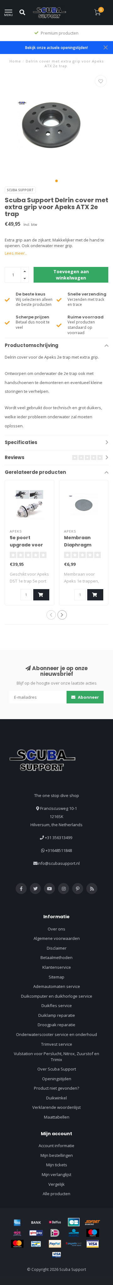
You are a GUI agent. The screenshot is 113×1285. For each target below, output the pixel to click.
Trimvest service (56, 1044)
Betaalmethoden (56, 957)
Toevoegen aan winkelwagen (71, 274)
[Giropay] (36, 1233)
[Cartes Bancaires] (74, 1222)
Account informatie (56, 1145)
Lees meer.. (16, 253)
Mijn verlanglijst (56, 1174)
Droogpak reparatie (56, 1024)
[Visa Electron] (56, 1254)
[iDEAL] (55, 1233)
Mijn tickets (56, 1165)
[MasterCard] (17, 1244)
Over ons (56, 929)
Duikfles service (56, 1005)
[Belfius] (55, 1222)
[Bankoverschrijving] (36, 1222)
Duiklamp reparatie (56, 1015)
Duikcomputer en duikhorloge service (56, 996)
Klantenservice (56, 967)
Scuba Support (20, 190)
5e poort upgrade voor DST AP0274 (26, 544)
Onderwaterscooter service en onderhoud (56, 1034)
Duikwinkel (56, 1098)
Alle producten (56, 1193)
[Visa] (92, 1244)
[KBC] (74, 1233)
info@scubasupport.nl (58, 863)
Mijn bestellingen (56, 1155)
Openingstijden (56, 1079)
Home (15, 61)
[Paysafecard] (74, 1244)
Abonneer (88, 697)
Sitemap (56, 977)
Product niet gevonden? (56, 1088)
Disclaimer (57, 948)
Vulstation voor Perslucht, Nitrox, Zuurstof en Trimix (56, 1056)
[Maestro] (92, 1233)
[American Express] (17, 1222)
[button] (56, 181)
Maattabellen (56, 1117)
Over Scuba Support (56, 1069)
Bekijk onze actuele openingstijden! (56, 47)
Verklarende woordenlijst (56, 1107)
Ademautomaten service (56, 986)
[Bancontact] (36, 1244)
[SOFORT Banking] (92, 1222)
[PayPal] (55, 1244)
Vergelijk (56, 1184)
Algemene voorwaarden (57, 938)
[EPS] (17, 1233)
